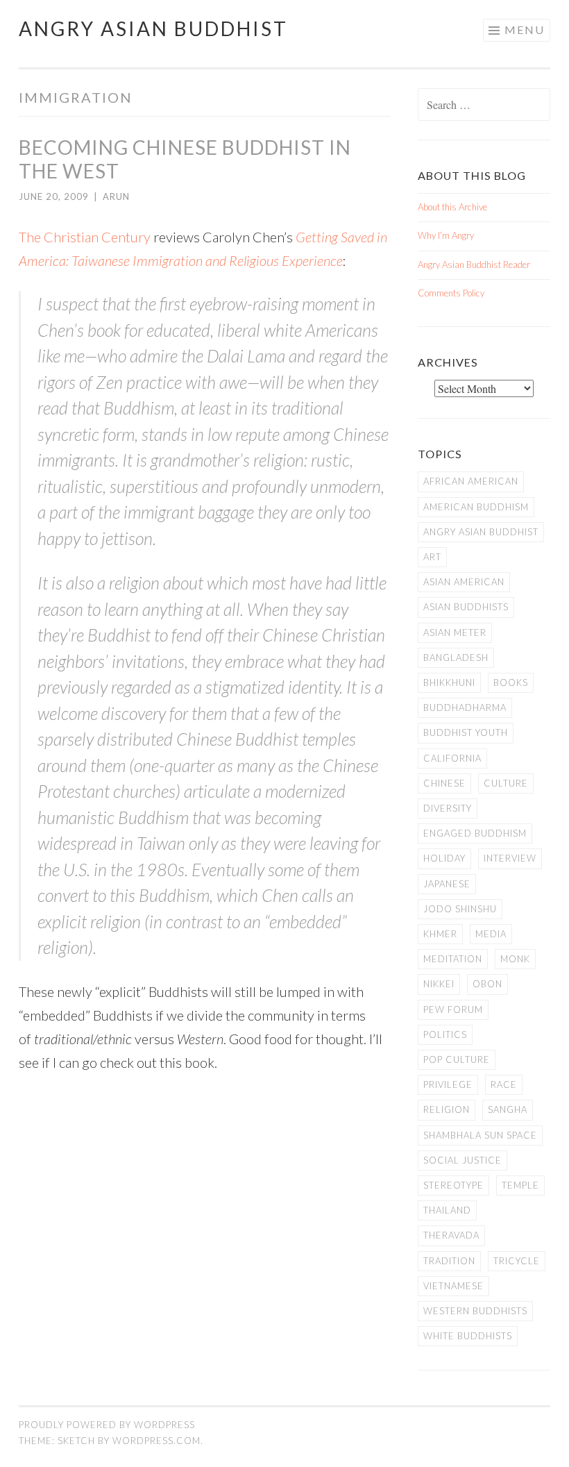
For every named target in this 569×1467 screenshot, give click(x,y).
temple (520, 1185)
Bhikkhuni (449, 682)
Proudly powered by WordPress (107, 1424)
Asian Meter (454, 632)
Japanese (446, 883)
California (452, 758)
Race (504, 1084)
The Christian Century (85, 236)
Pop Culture (456, 1059)
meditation (452, 958)
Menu (524, 29)
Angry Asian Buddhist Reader (474, 264)
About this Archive (452, 206)
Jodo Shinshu (460, 908)
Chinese (444, 783)
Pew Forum (453, 1009)
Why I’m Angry (446, 235)
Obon (487, 983)
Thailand (447, 1210)
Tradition (449, 1260)
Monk (515, 958)
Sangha (507, 1109)
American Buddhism (476, 506)
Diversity (447, 808)
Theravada (451, 1235)
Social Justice (462, 1160)
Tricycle (516, 1260)
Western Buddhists (475, 1310)
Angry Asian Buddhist (153, 28)
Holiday (444, 858)
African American (470, 481)
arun (116, 196)
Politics (445, 1034)
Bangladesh (456, 657)
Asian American (463, 581)
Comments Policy (451, 293)
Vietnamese (453, 1285)
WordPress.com (156, 1440)
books (510, 682)
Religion (446, 1109)
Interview (510, 858)
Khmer (440, 933)
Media (491, 933)
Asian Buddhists (466, 606)
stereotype (453, 1185)
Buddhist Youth (465, 732)
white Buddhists (467, 1335)
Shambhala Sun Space (480, 1135)
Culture (506, 783)
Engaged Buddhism (475, 833)
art (432, 556)
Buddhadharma (465, 707)
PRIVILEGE (448, 1084)
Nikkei (439, 983)
